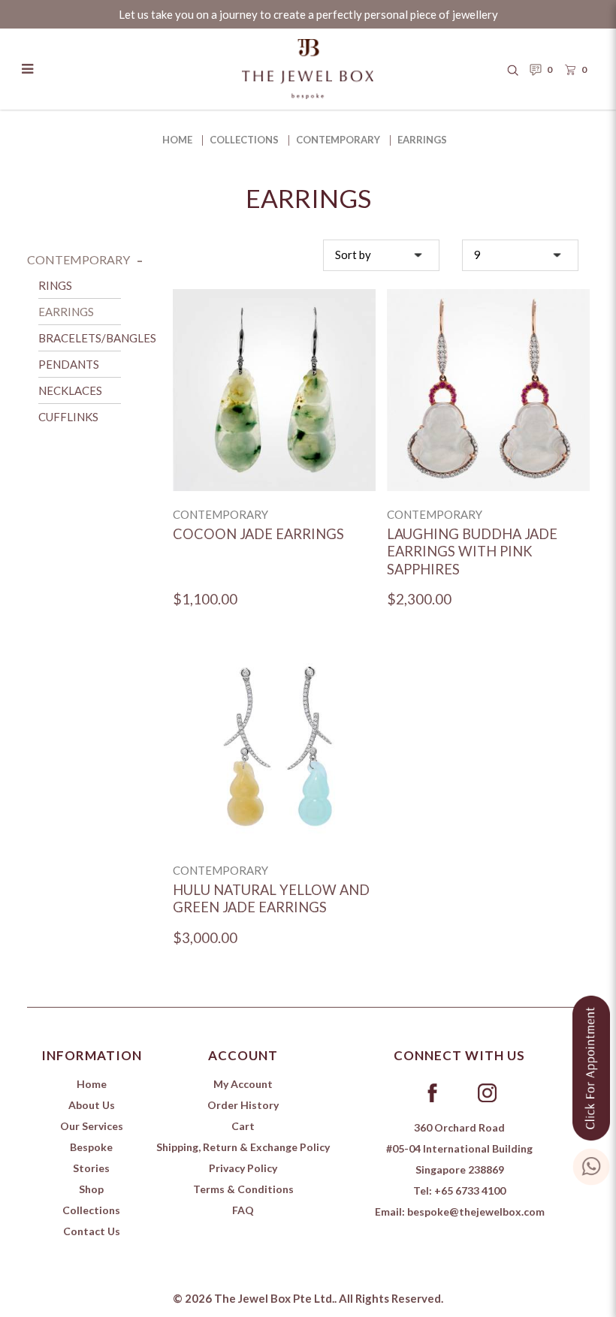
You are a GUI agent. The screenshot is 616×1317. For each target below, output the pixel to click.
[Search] (513, 69)
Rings (55, 285)
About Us (91, 1105)
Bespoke (91, 1147)
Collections (244, 140)
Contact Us (91, 1231)
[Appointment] (591, 1064)
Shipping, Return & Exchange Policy (243, 1147)
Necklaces (70, 390)
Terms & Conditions (243, 1189)
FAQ (243, 1210)
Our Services (91, 1126)
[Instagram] (487, 1091)
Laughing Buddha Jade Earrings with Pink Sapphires (472, 551)
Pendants (68, 364)
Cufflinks (68, 416)
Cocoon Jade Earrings (258, 534)
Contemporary (338, 140)
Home (177, 140)
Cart (243, 1126)
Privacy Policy (243, 1168)
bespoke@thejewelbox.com (476, 1211)
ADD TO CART (274, 408)
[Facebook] (432, 1091)
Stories (91, 1168)
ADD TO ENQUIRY (275, 371)
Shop (91, 1189)
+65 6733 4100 (470, 1190)
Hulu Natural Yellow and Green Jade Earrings (271, 899)
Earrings (422, 140)
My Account (243, 1083)
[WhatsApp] (591, 1163)
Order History (243, 1105)
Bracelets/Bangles (97, 338)
